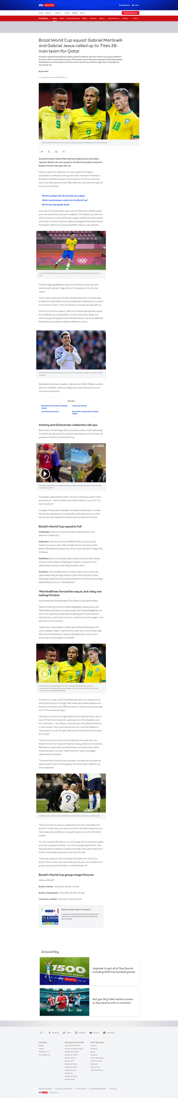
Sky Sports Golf (70, 1058)
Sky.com (94, 1045)
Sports (48, 13)
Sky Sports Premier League (74, 1048)
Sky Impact (94, 1064)
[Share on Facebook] (42, 152)
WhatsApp (110, 1032)
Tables (84, 18)
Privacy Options (80, 1088)
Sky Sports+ (69, 1073)
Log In (136, 5)
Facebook (55, 1032)
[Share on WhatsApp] (56, 152)
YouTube (96, 1032)
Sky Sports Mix (70, 1079)
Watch (67, 13)
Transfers (93, 18)
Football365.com (45, 1055)
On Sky (125, 18)
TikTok (69, 1032)
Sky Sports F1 (69, 1061)
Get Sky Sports (124, 5)
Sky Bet (75, 13)
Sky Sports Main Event (72, 1045)
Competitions (113, 18)
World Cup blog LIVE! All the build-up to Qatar (63, 195)
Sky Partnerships (96, 1061)
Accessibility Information (97, 1088)
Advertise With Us (97, 1070)
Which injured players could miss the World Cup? (65, 200)
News (55, 18)
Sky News (94, 1048)
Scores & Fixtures (73, 18)
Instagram (82, 1032)
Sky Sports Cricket (71, 1055)
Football (43, 18)
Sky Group (94, 1055)
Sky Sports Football (71, 1051)
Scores (57, 13)
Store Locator (95, 1067)
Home (41, 13)
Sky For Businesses (97, 1058)
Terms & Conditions (45, 1088)
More (82, 13)
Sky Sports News (70, 1070)
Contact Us (113, 1088)
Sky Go (93, 1051)
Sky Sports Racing (71, 1076)
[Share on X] (49, 152)
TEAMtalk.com (44, 1051)
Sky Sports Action (71, 1067)
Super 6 (41, 1048)
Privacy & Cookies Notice (63, 1088)
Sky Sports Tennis (71, 1064)
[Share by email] (63, 152)
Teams (101, 18)
